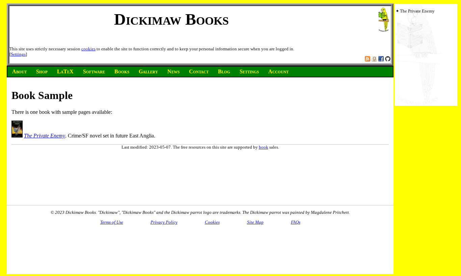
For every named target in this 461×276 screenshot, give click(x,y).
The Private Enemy (44, 136)
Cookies (212, 222)
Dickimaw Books (171, 19)
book (263, 147)
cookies (88, 48)
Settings (18, 54)
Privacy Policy (164, 222)
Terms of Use (111, 222)
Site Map (255, 222)
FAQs (295, 222)
